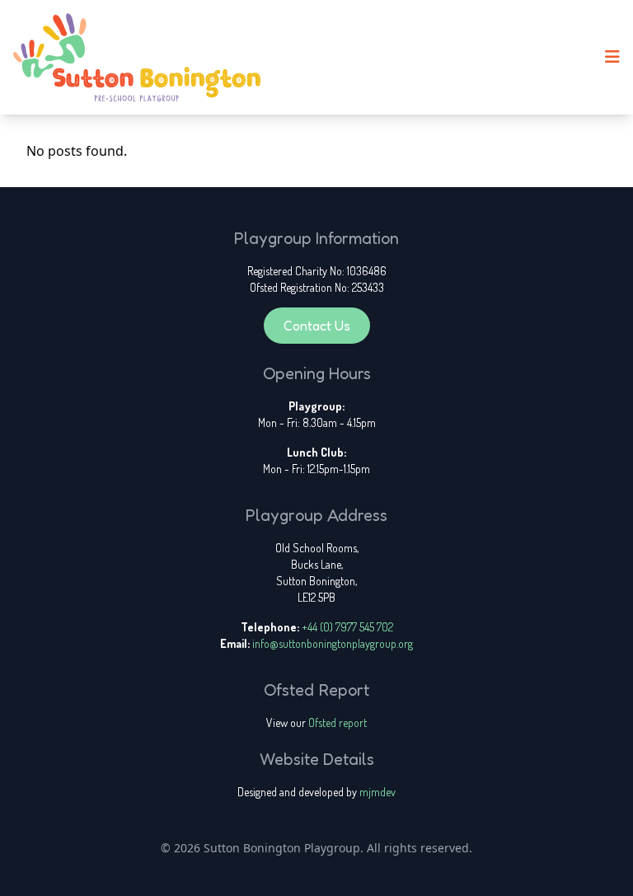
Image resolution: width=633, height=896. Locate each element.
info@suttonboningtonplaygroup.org (332, 643)
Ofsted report (337, 722)
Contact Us (317, 325)
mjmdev (377, 792)
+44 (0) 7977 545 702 (347, 627)
